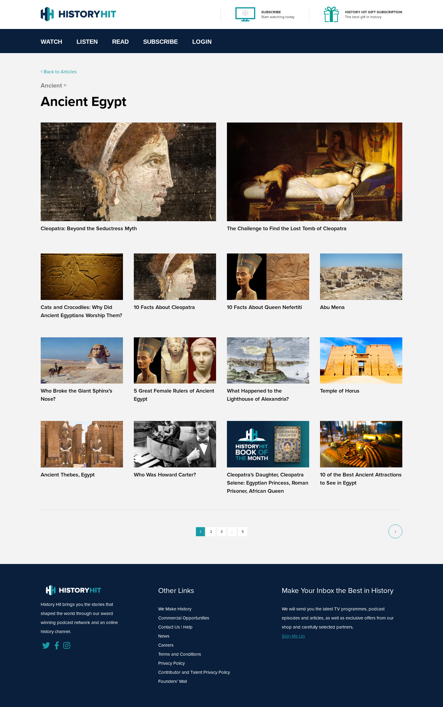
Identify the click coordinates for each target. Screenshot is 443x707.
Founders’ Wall (172, 681)
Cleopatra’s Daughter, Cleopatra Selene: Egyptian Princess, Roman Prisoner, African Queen (267, 483)
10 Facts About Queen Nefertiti (264, 307)
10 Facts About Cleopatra (164, 307)
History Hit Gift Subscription (373, 11)
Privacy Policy (171, 663)
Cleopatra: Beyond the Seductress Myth (89, 228)
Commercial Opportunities (183, 618)
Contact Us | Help (175, 627)
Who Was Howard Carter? (165, 474)
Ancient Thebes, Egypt (68, 474)
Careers (166, 645)
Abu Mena (332, 307)
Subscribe (160, 41)
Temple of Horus (340, 390)
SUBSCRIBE (271, 11)
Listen (87, 41)
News (163, 636)
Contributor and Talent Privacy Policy (194, 672)
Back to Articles (59, 71)
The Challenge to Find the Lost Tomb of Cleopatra (287, 228)
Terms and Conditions (179, 654)
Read (120, 41)
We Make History (174, 609)
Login (202, 41)
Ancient (51, 85)
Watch (51, 41)
